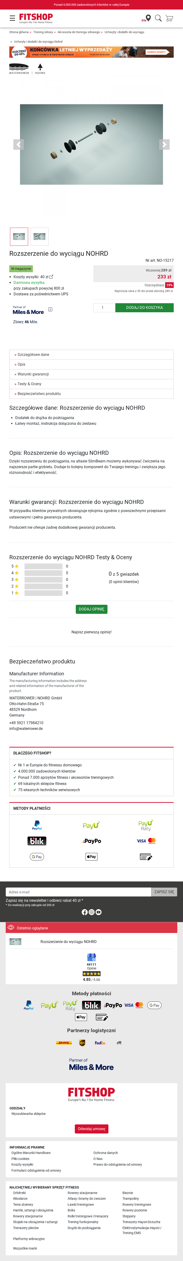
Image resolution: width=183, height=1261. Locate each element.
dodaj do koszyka (144, 307)
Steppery (129, 1216)
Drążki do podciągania (84, 1228)
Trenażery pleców (26, 1228)
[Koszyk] (170, 18)
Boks (71, 1210)
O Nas (97, 1159)
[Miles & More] (91, 1064)
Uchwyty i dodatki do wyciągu (124, 32)
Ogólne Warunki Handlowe (31, 1153)
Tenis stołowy (23, 1205)
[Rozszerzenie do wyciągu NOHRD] (23, 942)
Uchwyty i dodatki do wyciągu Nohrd (38, 41)
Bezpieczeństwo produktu (39, 393)
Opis (21, 364)
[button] (19, 237)
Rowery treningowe (136, 1205)
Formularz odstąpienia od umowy (36, 1171)
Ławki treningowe (81, 1205)
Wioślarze (20, 1199)
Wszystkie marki (25, 1248)
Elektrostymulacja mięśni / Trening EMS (142, 1230)
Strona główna (19, 32)
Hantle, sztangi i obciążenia (33, 1210)
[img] (50, 309)
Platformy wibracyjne (29, 1239)
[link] (51, 277)
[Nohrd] (27, 68)
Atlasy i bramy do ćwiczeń (87, 1199)
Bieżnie (127, 1193)
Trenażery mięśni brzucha (141, 1222)
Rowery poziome (134, 1210)
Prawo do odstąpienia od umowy (117, 1165)
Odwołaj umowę (91, 1129)
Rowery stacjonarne (82, 1193)
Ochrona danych (105, 1153)
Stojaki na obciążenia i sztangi (35, 1222)
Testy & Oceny (29, 384)
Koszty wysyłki (22, 1165)
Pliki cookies (20, 1159)
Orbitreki (19, 1193)
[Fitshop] (36, 18)
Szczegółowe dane (33, 354)
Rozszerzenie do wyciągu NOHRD (69, 941)
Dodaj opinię (91, 609)
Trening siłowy (43, 32)
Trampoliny (130, 1199)
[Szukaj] (158, 18)
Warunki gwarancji (33, 374)
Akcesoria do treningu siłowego (79, 32)
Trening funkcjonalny (83, 1222)
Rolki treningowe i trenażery (88, 1216)
